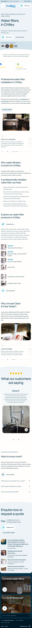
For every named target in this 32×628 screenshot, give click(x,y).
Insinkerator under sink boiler (16, 276)
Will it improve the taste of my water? (13, 481)
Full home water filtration (15, 261)
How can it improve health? (10, 492)
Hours (6, 626)
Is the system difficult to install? (11, 486)
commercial (4, 101)
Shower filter (11, 267)
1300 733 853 (27, 1)
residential (24, 99)
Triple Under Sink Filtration (15, 248)
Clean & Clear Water (9, 620)
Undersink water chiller (14, 283)
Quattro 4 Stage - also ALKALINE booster (17, 254)
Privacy (2, 626)
